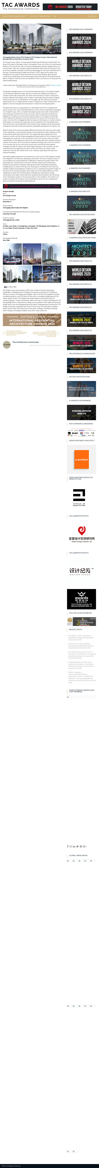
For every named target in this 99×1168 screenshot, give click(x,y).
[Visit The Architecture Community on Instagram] (71, 847)
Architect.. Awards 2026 (40, 16)
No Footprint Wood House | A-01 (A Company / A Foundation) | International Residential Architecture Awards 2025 (82, 654)
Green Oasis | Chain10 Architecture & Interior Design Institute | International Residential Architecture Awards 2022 (44, 333)
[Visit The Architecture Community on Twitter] (77, 847)
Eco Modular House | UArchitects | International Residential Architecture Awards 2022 (16, 333)
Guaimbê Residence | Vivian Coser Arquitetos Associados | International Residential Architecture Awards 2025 (81, 664)
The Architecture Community (51, 345)
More (55, 16)
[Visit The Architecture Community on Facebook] (68, 847)
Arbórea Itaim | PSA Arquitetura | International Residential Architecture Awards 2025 (81, 646)
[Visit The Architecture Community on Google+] (85, 847)
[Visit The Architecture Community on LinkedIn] (74, 847)
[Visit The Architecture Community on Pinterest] (81, 847)
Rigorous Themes (14, 1166)
